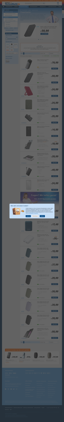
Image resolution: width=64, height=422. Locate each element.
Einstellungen (35, 216)
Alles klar (28, 216)
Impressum (36, 213)
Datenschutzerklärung (30, 213)
